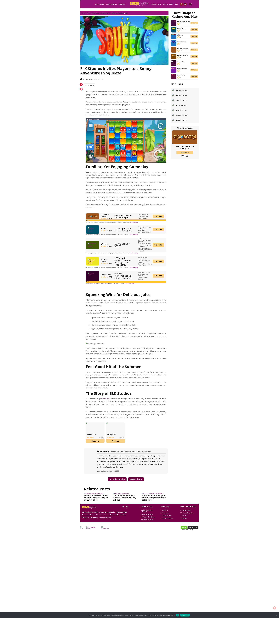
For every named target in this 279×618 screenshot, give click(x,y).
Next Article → (136, 479)
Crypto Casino (168, 4)
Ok (177, 615)
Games (101, 4)
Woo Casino (181, 75)
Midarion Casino (104, 260)
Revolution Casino (183, 22)
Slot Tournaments (147, 519)
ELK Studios (89, 85)
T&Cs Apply (184, 155)
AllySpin (180, 35)
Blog (96, 4)
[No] (277, 615)
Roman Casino (106, 275)
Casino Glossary (147, 514)
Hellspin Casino (182, 55)
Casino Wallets (166, 516)
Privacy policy (185, 615)
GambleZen (181, 28)
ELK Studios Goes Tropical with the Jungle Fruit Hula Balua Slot (154, 497)
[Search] (181, 4)
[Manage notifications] (274, 607)
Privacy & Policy (186, 510)
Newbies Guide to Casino (147, 510)
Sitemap (184, 518)
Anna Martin (103, 451)
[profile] (190, 4)
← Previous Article (117, 479)
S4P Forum (121, 4)
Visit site (158, 216)
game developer (104, 399)
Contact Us (184, 516)
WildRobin (105, 244)
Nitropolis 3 (111, 435)
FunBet (104, 228)
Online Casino (156, 4)
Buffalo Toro (91, 435)
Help (176, 4)
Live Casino (165, 513)
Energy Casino (182, 69)
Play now (95, 441)
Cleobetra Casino (105, 215)
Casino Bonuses (111, 4)
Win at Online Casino (148, 517)
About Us (165, 510)
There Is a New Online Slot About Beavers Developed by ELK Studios (96, 497)
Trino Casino (181, 42)
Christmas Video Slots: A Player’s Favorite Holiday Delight (124, 497)
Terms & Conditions (187, 513)
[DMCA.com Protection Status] (189, 529)
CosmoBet (180, 62)
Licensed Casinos (167, 518)
